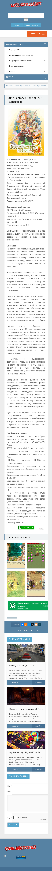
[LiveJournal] (39, 624)
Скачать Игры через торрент (24, 86)
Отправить (13, 825)
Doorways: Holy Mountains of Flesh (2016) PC (26, 710)
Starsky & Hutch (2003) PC (21, 665)
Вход (17, 25)
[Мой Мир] (29, 624)
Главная (9, 86)
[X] (32, 624)
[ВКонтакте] (22, 624)
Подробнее (38, 682)
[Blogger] (36, 624)
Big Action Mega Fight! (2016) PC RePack (24, 753)
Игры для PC (41, 86)
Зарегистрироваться (32, 25)
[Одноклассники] (25, 624)
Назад (17, 624)
